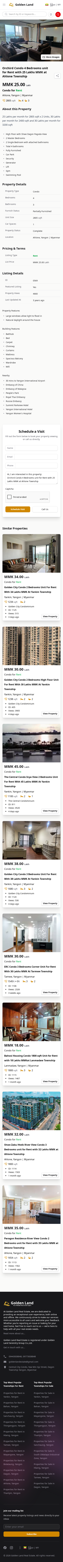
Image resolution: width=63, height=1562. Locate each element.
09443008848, (16, 1356)
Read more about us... (14, 1333)
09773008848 (29, 1356)
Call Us (45, 509)
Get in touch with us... (14, 1347)
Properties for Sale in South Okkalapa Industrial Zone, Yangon (46, 1454)
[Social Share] (57, 75)
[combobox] (24, 14)
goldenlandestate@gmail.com (23, 1361)
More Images (52, 57)
